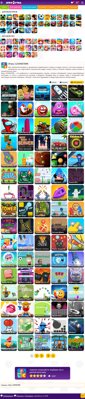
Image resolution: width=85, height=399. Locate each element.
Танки (22, 17)
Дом (53, 41)
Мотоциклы (53, 17)
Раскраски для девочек (78, 41)
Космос (22, 30)
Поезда (78, 17)
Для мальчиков (29, 7)
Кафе (60, 41)
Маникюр (28, 48)
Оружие (15, 30)
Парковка (78, 24)
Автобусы (22, 24)
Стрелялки (15, 17)
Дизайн (22, 55)
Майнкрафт (3, 17)
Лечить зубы (53, 48)
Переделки (41, 48)
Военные (60, 24)
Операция (66, 41)
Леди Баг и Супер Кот (9, 48)
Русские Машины (53, 24)
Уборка (3, 55)
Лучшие (73, 7)
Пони (22, 41)
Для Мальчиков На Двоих (34, 30)
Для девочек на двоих (34, 55)
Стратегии (66, 17)
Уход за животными (22, 48)
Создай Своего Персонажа (9, 41)
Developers (29, 396)
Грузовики (47, 24)
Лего (47, 17)
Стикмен (9, 24)
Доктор (78, 48)
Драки (3, 24)
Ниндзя (72, 17)
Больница (47, 48)
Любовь (9, 55)
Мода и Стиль (15, 55)
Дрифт (41, 24)
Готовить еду (15, 41)
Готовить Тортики (15, 48)
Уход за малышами (34, 41)
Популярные (62, 7)
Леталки (28, 30)
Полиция (28, 24)
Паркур (3, 30)
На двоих (43, 7)
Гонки (9, 17)
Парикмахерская (41, 41)
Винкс (28, 41)
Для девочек (15, 7)
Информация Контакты (13, 396)
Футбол (41, 17)
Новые (52, 7)
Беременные (34, 48)
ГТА (34, 17)
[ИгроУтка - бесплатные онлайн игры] (13, 2)
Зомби (28, 17)
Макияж (47, 41)
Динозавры (15, 24)
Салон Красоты (66, 48)
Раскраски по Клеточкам (28, 55)
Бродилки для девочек (60, 48)
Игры (4, 7)
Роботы (66, 24)
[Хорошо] (41, 376)
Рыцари (60, 17)
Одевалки (3, 41)
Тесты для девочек (72, 41)
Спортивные (72, 24)
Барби (3, 48)
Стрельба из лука (9, 30)
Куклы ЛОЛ (72, 48)
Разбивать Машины (34, 24)
